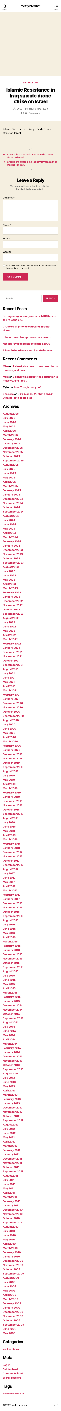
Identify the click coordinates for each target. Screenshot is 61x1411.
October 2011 (11, 1167)
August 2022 (11, 618)
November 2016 (13, 907)
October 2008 (11, 1320)
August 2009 (11, 1277)
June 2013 (9, 1082)
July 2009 (9, 1282)
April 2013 (9, 1090)
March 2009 (10, 1299)
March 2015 (10, 992)
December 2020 (13, 703)
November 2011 (12, 1162)
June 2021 (9, 677)
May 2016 (9, 933)
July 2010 (9, 1231)
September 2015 (13, 967)
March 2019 (10, 788)
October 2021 (11, 660)
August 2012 (10, 1124)
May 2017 (9, 881)
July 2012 (9, 1128)
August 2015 (10, 971)
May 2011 (8, 1188)
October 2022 (11, 609)
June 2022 (9, 626)
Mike (6, 366)
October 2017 (11, 860)
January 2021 (11, 698)
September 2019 (13, 767)
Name (7, 225)
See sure (8, 393)
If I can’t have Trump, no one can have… (27, 337)
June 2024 (9, 524)
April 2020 (9, 737)
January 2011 (11, 1205)
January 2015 (11, 1001)
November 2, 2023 (38, 108)
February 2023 (12, 592)
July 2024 (9, 520)
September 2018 (13, 813)
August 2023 (11, 566)
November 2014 (13, 1009)
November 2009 (13, 1265)
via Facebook (30, 82)
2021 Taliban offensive (13, 1394)
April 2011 (9, 1192)
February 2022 (12, 643)
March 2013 (10, 1094)
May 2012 (9, 1137)
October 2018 (11, 809)
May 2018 (9, 830)
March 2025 (10, 486)
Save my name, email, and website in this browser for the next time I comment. (31, 267)
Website (7, 252)
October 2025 (11, 456)
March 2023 (10, 588)
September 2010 (13, 1222)
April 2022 (9, 635)
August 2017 (10, 869)
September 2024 (13, 511)
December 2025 (13, 447)
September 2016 (13, 916)
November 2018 (13, 805)
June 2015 (9, 979)
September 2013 (13, 1069)
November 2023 (13, 554)
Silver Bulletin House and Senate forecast (28, 350)
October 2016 (11, 911)
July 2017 (9, 873)
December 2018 (13, 801)
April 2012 (9, 1141)
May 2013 (9, 1086)
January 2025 (11, 494)
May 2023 (9, 579)
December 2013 (13, 1056)
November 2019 (13, 758)
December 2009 (13, 1260)
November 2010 (13, 1213)
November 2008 (13, 1316)
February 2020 (12, 745)
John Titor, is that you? (27, 387)
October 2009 (11, 1269)
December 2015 (13, 954)
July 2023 (9, 571)
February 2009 (12, 1303)
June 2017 (9, 877)
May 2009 (9, 1290)
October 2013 (11, 1065)
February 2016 (12, 945)
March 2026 (10, 434)
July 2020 (9, 724)
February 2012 (12, 1150)
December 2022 (13, 601)
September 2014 (13, 1018)
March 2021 (10, 690)
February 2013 (12, 1099)
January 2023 (11, 596)
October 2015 (11, 962)
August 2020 (11, 720)
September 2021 (13, 664)
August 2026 (11, 413)
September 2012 (13, 1120)
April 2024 (9, 532)
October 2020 (11, 711)
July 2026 (9, 417)
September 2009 (13, 1273)
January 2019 (11, 796)
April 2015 (9, 988)
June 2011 (9, 1184)
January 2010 (11, 1256)
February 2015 (12, 996)
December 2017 (12, 852)
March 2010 (10, 1248)
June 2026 (9, 422)
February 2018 (12, 843)
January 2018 (11, 847)
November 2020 (13, 707)
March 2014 (10, 1043)
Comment (9, 198)
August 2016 (10, 920)
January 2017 (11, 898)
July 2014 (9, 1026)
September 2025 (13, 460)
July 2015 (9, 975)
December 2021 (12, 652)
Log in (6, 1364)
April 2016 (9, 937)
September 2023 (13, 562)
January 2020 (11, 749)
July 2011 (8, 1179)
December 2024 (13, 498)
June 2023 (9, 575)
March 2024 (10, 537)
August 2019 (10, 771)
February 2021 (12, 694)
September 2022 (13, 613)
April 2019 (9, 784)
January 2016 (11, 950)
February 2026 (12, 439)
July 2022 (9, 622)
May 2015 (9, 984)
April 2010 (9, 1243)
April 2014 (9, 1039)
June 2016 (9, 928)
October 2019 (11, 762)
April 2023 (9, 583)
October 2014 (11, 1013)
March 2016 (10, 941)
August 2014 (10, 1022)
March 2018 (10, 839)
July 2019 (9, 775)
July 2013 (9, 1077)
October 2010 (11, 1218)
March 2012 (10, 1145)
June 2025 (9, 473)
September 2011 (13, 1171)
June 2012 (9, 1133)
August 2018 (10, 818)
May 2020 (9, 732)
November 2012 (12, 1111)
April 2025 (9, 481)
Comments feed (13, 1373)
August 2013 (10, 1073)
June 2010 (9, 1235)
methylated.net (31, 6)
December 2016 (13, 903)
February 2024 (12, 541)
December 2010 (13, 1209)
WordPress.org (12, 1377)
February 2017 (12, 894)
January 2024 (11, 545)
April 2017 (9, 886)
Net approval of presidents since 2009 (26, 343)
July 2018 (9, 822)
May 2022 (9, 630)
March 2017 (10, 890)
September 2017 (13, 864)
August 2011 (10, 1175)
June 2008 (9, 1328)
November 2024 (13, 503)
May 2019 (9, 779)
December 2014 (13, 1005)
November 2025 (13, 452)
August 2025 (11, 464)
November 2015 (13, 958)
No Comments (32, 113)
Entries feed (10, 1369)
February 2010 (12, 1252)
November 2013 (13, 1060)
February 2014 (12, 1047)
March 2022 (10, 639)
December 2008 (13, 1311)
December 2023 (13, 549)
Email (6, 238)
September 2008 (13, 1324)
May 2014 (9, 1035)
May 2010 (9, 1239)
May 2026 (9, 426)
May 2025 (9, 477)
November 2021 (12, 656)
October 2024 (11, 507)
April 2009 (9, 1294)
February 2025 (12, 490)
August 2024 (11, 515)
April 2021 (9, 686)
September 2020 (13, 715)
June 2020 (9, 728)
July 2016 (9, 924)
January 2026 (11, 443)
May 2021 (9, 681)
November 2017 (12, 856)
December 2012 (12, 1107)
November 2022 (13, 605)
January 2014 (11, 1052)
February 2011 (11, 1201)
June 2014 (9, 1030)
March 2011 (10, 1196)
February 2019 (12, 792)
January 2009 (11, 1307)
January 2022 (11, 647)
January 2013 (11, 1103)
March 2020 (10, 741)
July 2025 (9, 469)
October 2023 (11, 558)
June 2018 (9, 826)
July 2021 (9, 673)
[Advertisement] (30, 43)
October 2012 (11, 1116)
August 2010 (11, 1226)
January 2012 (11, 1154)
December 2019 (13, 754)
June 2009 (9, 1286)
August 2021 (10, 669)
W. (21, 108)
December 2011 (12, 1158)
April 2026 (9, 430)
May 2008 (9, 1333)
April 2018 (9, 835)
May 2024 (9, 528)
